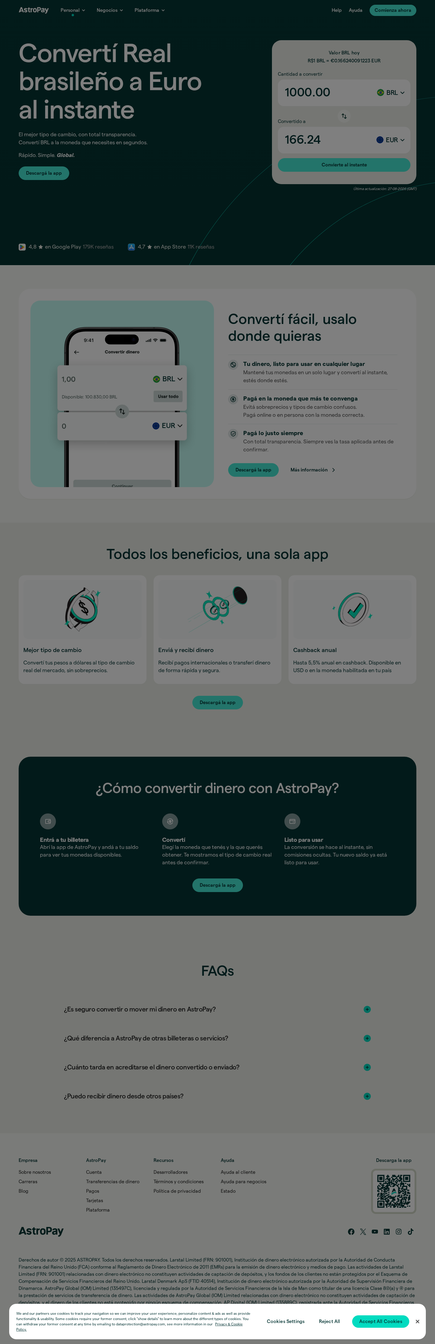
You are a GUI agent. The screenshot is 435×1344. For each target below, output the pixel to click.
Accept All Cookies (380, 1321)
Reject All (329, 1321)
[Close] (417, 1321)
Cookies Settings (286, 1321)
